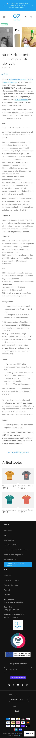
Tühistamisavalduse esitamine (15, 565)
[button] (4, 17)
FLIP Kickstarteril (21, 99)
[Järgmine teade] (32, 5)
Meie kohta (8, 530)
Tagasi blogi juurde (20, 452)
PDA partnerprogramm (12, 580)
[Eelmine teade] (4, 5)
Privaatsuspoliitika (10, 545)
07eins (10, 733)
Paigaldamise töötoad (11, 585)
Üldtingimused (9, 540)
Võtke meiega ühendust (13, 602)
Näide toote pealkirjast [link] (9, 486)
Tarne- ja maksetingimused (13, 555)
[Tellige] (29, 669)
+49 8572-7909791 (11, 617)
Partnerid (7, 590)
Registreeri (8, 575)
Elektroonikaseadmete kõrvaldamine (17, 550)
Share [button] (6, 74)
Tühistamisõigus (10, 560)
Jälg (5, 535)
